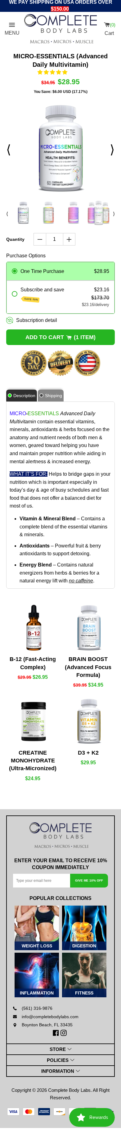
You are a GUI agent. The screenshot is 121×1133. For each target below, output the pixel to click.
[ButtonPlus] (69, 239)
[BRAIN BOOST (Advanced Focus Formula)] (88, 628)
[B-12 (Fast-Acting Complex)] (33, 628)
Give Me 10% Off (89, 880)
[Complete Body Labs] (60, 835)
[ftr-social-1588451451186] (64, 1033)
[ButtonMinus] (40, 239)
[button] (52, 72)
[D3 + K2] (88, 721)
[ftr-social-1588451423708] (56, 1033)
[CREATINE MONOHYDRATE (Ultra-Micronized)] (33, 721)
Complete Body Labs (69, 1090)
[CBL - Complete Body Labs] (60, 28)
